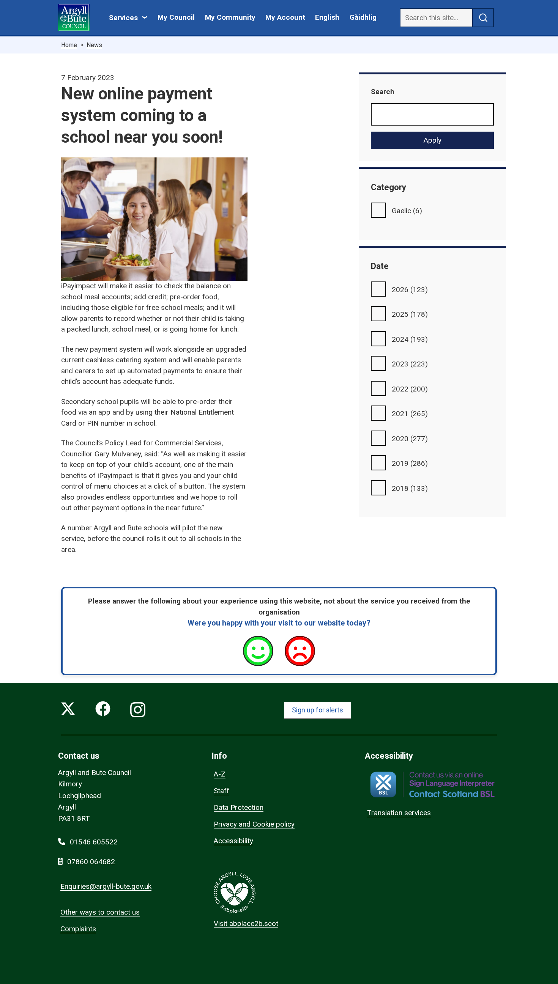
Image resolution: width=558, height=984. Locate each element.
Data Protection (238, 807)
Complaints (78, 928)
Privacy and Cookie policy (254, 824)
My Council (176, 17)
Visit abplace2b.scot (246, 923)
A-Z (219, 774)
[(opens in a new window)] (432, 784)
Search (382, 91)
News (94, 45)
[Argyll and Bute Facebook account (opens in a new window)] (103, 710)
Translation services (399, 812)
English (327, 17)
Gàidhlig (363, 17)
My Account (285, 17)
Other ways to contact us (100, 912)
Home (69, 45)
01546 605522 (94, 842)
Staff (221, 790)
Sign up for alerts (317, 710)
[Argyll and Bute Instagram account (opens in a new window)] (138, 710)
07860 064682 (91, 861)
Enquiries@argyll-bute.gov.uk (105, 886)
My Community (230, 17)
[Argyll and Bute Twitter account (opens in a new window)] (68, 710)
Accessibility (233, 840)
